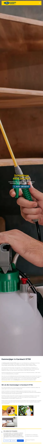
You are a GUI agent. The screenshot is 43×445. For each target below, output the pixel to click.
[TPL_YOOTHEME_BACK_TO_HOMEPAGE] (9, 3)
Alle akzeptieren (20, 440)
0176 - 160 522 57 (22, 186)
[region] (13, 436)
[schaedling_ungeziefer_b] (26, 410)
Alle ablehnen (14, 440)
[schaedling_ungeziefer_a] (9, 410)
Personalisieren (7, 440)
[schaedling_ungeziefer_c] (9, 422)
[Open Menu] (39, 3)
